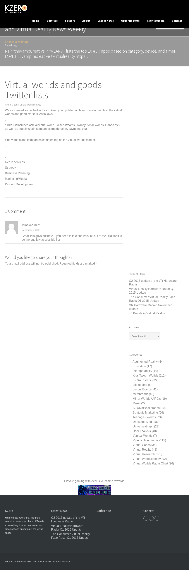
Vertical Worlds (142, 435)
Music (136, 403)
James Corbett (30, 225)
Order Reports (130, 20)
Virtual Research (144, 454)
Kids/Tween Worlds (145, 375)
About (86, 20)
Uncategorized (142, 421)
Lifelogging (140, 384)
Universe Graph (143, 426)
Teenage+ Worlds (144, 417)
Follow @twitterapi (17, 42)
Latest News (106, 20)
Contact (177, 20)
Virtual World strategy (30, 104)
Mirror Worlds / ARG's (147, 398)
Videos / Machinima (146, 440)
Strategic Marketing (145, 412)
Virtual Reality (142, 449)
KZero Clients (142, 380)
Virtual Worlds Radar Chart (150, 463)
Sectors (70, 20)
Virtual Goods (12, 104)
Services (52, 20)
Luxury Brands (142, 389)
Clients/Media (155, 20)
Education (139, 366)
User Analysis (142, 431)
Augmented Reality (145, 361)
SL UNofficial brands (146, 407)
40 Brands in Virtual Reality (147, 313)
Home (35, 20)
